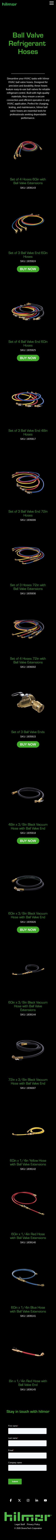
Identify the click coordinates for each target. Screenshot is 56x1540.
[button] (51, 2)
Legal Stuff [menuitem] (20, 1524)
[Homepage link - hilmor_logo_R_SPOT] (28, 1519)
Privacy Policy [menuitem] (33, 1524)
